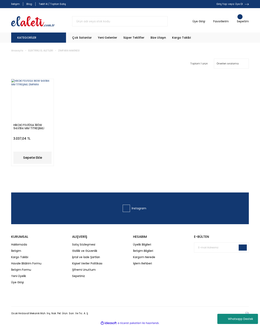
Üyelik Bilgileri (142, 244)
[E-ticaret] (129, 323)
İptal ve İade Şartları (86, 257)
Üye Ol (239, 4)
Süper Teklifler (133, 38)
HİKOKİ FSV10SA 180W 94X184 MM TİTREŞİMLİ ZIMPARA (28, 126)
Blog (29, 4)
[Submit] (243, 247)
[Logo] (33, 21)
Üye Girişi (17, 282)
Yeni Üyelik (18, 276)
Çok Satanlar (82, 38)
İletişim (15, 4)
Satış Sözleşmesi (83, 244)
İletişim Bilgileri (143, 251)
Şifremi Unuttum (84, 270)
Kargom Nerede (144, 257)
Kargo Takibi (181, 38)
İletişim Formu (21, 270)
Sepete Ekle (32, 157)
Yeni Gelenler (107, 38)
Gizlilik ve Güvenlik (84, 251)
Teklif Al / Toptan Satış (52, 4)
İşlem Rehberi (142, 263)
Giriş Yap (221, 4)
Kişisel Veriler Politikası (87, 263)
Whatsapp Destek (240, 319)
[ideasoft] (109, 323)
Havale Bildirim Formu (26, 263)
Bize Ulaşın (158, 38)
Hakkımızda (19, 244)
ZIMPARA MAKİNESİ (69, 50)
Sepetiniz (78, 276)
